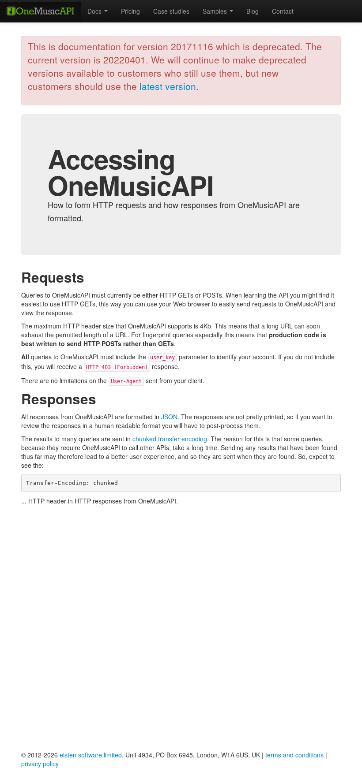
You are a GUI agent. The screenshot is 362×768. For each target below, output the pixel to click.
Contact (283, 11)
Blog (252, 11)
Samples (216, 11)
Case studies (171, 11)
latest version (168, 86)
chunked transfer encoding (169, 438)
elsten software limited (91, 754)
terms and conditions (294, 754)
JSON (169, 416)
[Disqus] (181, 620)
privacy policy (40, 763)
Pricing (130, 11)
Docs (95, 11)
